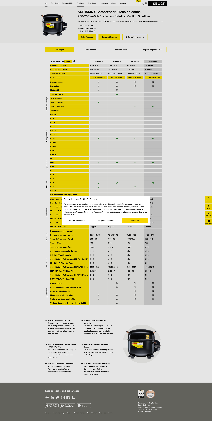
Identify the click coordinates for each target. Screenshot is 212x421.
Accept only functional (106, 220)
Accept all (135, 220)
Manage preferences (77, 220)
